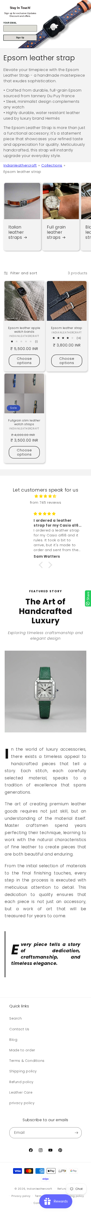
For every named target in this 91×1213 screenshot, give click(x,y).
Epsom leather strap (66, 328)
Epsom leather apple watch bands (24, 329)
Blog (13, 1039)
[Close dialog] (88, 2)
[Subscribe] (76, 1132)
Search (15, 1018)
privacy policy (22, 1103)
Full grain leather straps (56, 232)
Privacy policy (21, 1196)
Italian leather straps (16, 232)
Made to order (22, 1050)
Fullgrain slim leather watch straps (24, 422)
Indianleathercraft (20, 165)
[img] (46, 496)
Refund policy (21, 1082)
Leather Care (20, 1092)
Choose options (24, 360)
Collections (51, 165)
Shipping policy (23, 1071)
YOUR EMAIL (10, 23)
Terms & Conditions (27, 1060)
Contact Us (19, 1029)
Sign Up (20, 37)
